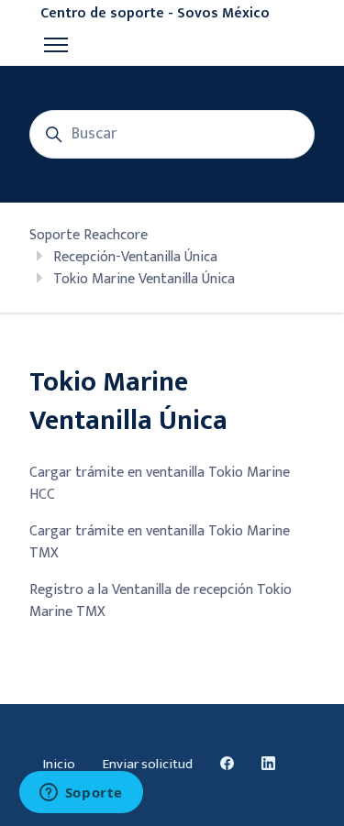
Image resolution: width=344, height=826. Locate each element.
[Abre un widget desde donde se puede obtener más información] (80, 794)
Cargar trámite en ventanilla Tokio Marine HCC (159, 483)
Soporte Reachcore (88, 235)
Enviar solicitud (148, 764)
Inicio (59, 764)
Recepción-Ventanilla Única (135, 257)
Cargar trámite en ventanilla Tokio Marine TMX (159, 542)
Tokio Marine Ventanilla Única (144, 279)
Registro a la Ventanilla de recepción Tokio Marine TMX (160, 601)
